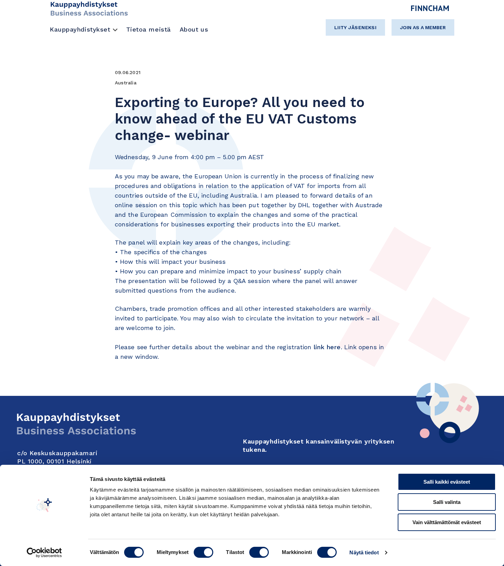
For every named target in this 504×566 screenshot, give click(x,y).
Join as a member (423, 27)
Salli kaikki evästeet (446, 482)
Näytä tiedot (364, 552)
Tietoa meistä (148, 29)
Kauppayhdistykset (80, 29)
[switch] (203, 552)
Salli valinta (446, 502)
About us (194, 29)
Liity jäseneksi (355, 27)
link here (327, 347)
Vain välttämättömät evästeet (446, 522)
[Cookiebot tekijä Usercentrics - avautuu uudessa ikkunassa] (44, 552)
